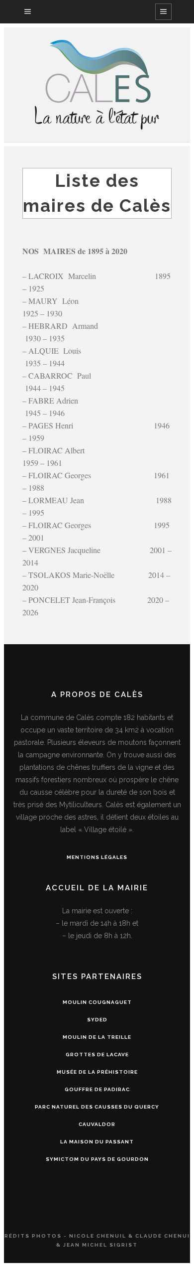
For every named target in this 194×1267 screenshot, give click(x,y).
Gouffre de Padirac (97, 1089)
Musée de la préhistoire (97, 1072)
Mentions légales (97, 857)
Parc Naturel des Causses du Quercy (97, 1107)
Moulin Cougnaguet (97, 1002)
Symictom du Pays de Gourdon (97, 1159)
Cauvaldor (97, 1124)
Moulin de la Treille (97, 1037)
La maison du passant (97, 1141)
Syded (97, 1019)
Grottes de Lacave (97, 1054)
